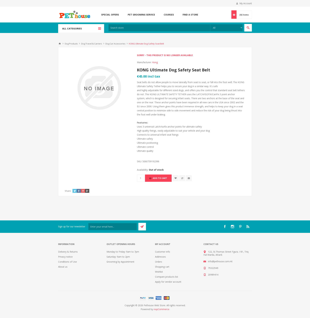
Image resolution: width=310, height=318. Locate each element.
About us (62, 266)
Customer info (162, 251)
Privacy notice (65, 256)
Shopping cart (162, 266)
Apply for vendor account (168, 281)
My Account (245, 3)
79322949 (213, 268)
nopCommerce (161, 309)
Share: (68, 190)
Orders (158, 261)
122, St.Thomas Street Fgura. (223, 251)
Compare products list (166, 276)
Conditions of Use (67, 261)
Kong (155, 62)
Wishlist (159, 271)
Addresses (160, 256)
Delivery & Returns (68, 251)
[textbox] (159, 27)
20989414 (213, 274)
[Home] (59, 43)
